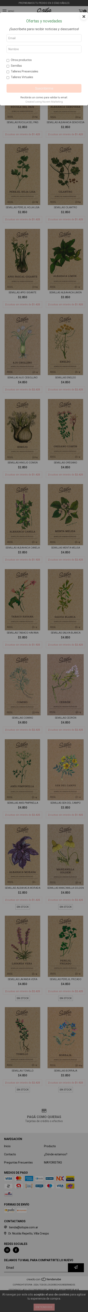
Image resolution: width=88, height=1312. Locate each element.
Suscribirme (44, 88)
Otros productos (21, 60)
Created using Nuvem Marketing (44, 101)
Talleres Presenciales (24, 71)
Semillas (16, 65)
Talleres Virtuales (22, 77)
